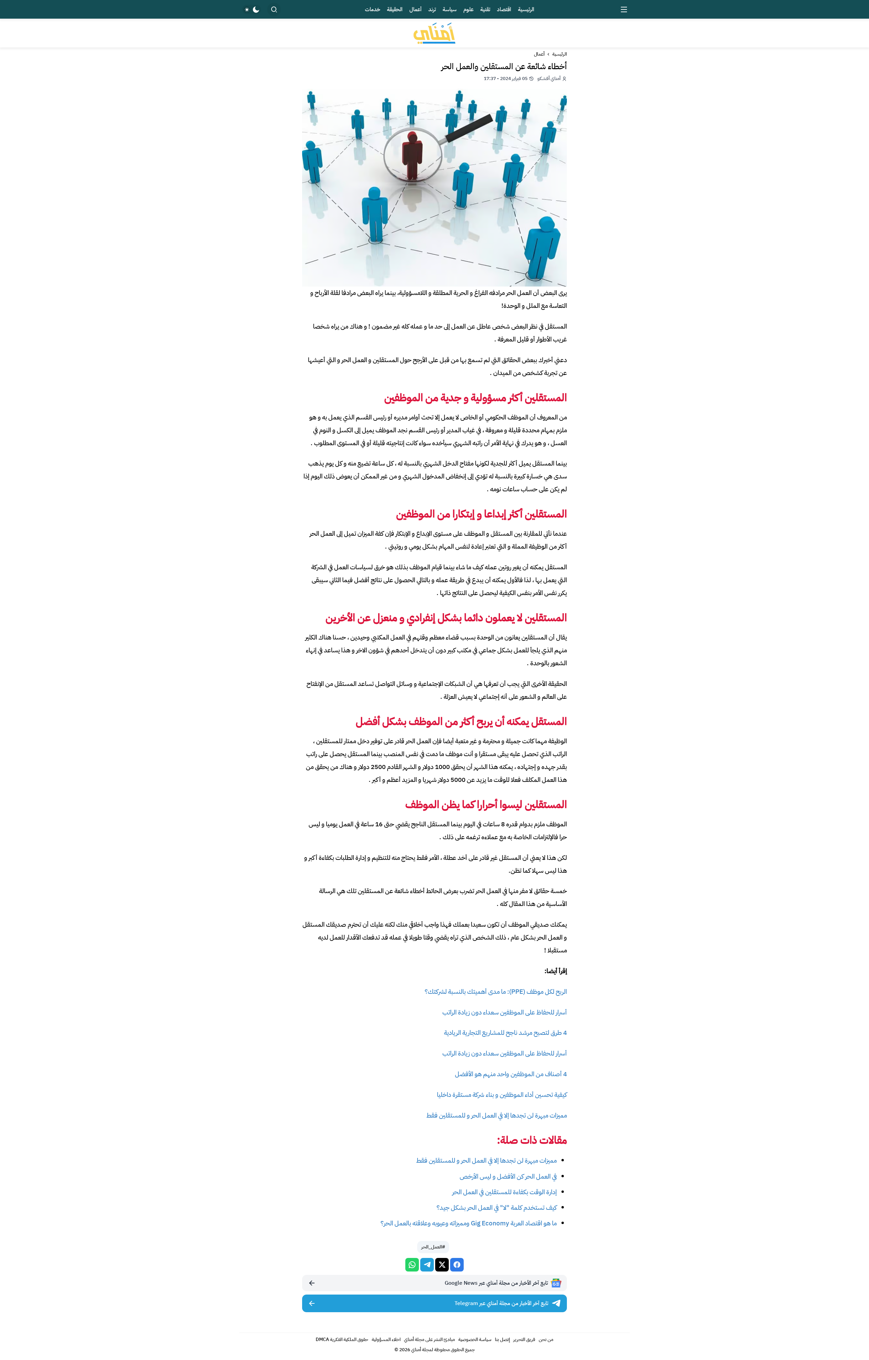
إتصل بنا (502, 1339)
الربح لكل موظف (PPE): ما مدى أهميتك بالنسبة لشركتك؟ (496, 992)
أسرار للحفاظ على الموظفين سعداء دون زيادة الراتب (504, 1012)
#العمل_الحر (433, 1246)
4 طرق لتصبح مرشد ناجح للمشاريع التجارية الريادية (505, 1033)
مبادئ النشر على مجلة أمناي (429, 1339)
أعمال (539, 54)
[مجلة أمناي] (434, 33)
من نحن (546, 1339)
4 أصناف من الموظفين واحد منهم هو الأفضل (511, 1074)
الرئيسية (559, 54)
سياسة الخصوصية (475, 1339)
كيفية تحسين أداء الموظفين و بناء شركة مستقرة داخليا (502, 1095)
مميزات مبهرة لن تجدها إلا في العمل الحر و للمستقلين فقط (496, 1115)
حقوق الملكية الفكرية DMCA (342, 1339)
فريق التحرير (524, 1339)
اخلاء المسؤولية (386, 1339)
